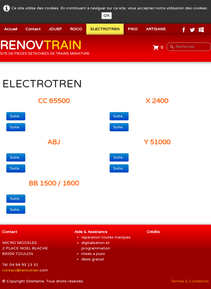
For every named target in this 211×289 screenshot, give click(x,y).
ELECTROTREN (105, 29)
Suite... (16, 116)
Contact (33, 29)
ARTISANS (156, 29)
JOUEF (55, 29)
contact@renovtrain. (21, 270)
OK (107, 15)
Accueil (10, 29)
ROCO (76, 29)
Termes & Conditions (190, 281)
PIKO (133, 29)
